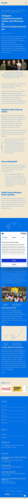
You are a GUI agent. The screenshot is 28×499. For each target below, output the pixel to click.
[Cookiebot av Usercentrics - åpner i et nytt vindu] (20, 234)
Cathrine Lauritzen (19, 349)
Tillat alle (14, 260)
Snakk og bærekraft (6, 465)
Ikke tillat (14, 264)
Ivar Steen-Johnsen (17, 310)
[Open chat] (25, 496)
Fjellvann (12, 490)
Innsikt (7, 482)
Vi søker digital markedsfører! (8, 471)
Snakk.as (3, 10)
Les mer (3, 285)
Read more (10, 369)
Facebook (4, 434)
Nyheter (8, 10)
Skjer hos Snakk (17, 304)
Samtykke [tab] (5, 237)
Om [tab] (23, 237)
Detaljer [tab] (14, 237)
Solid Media (20, 490)
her (15, 447)
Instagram (4, 437)
